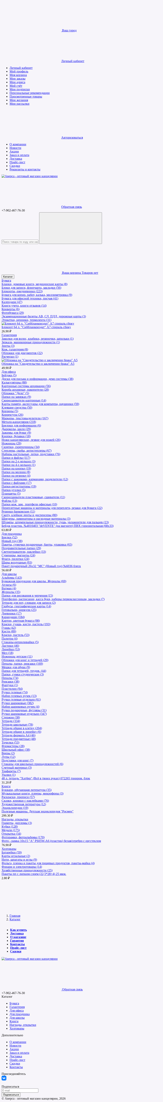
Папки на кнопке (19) (16, 468)
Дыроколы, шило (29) (16, 429)
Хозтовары (9, 848)
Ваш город (69, 30)
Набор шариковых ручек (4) (20, 706)
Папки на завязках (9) (16, 396)
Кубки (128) (10, 826)
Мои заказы (17, 78)
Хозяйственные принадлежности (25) (27, 870)
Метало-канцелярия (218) (19, 422)
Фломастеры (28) (13, 746)
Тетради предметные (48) (19, 739)
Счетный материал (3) (17, 767)
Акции (14, 151)
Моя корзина (18, 75)
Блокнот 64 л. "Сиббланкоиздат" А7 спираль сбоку (36, 327)
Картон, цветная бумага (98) (21, 620)
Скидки (15, 165)
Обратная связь (71, 206)
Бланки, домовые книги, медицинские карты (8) (34, 284)
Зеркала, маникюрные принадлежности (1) (31, 342)
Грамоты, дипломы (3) (17, 823)
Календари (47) (12, 302)
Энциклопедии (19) (15, 807)
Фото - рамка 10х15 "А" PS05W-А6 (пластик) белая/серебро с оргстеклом (51, 841)
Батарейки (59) (12, 852)
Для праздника (12, 533)
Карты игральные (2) (16, 856)
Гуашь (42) (9, 627)
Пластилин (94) (12, 688)
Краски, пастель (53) (15, 635)
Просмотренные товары (26, 96)
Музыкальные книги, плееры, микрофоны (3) (32, 793)
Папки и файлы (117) (16, 457)
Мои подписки (20, 89)
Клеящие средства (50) (17, 407)
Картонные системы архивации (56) (26, 386)
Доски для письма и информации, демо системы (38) (37, 379)
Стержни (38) (11, 717)
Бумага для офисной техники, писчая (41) (30, 298)
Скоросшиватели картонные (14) (24, 400)
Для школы (9, 574)
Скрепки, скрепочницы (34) (21, 447)
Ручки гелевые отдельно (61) (21, 699)
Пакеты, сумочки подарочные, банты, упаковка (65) (37, 544)
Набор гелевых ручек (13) (19, 696)
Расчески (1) (10, 356)
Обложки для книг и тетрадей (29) (25, 660)
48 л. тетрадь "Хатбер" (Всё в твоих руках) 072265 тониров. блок (46, 778)
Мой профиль (19, 71)
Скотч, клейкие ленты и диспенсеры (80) (29, 515)
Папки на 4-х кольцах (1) (18, 465)
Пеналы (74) (10, 678)
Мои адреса (17, 82)
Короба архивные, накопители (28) (25, 389)
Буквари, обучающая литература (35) (26, 790)
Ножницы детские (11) (17, 656)
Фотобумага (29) (13, 312)
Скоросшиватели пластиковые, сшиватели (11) (33, 497)
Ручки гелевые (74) (15, 692)
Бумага (6, 280)
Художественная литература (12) (24, 804)
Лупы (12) (8, 756)
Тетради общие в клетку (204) (22, 728)
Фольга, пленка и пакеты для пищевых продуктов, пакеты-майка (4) (48, 863)
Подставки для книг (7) (17, 760)
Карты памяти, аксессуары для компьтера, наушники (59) (40, 404)
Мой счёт (16, 85)
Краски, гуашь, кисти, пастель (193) (26, 624)
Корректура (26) (12, 414)
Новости (15, 148)
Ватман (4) (9, 588)
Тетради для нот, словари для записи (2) (29, 602)
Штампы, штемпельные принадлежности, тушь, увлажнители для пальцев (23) (55, 522)
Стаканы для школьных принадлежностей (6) (32, 764)
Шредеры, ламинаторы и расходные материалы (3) (36, 518)
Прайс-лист (17, 162)
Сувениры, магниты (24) (18, 555)
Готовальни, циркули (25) (19, 610)
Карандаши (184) (13, 617)
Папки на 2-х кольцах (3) (18, 461)
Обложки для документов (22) (22, 353)
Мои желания (19, 100)
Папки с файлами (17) (16, 482)
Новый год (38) (12, 541)
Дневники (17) (11, 613)
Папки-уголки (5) (13, 490)
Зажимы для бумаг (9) (16, 432)
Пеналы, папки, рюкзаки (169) (22, 663)
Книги (6, 786)
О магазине (18, 937)
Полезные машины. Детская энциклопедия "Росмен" (38, 811)
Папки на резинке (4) (16, 475)
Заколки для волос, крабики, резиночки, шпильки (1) (38, 338)
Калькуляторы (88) (14, 382)
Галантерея (9, 335)
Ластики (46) (10, 645)
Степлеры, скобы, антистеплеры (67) (26, 450)
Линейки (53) (11, 649)
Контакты (17, 944)
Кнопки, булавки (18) (16, 436)
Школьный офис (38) (16, 749)
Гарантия (17, 940)
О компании (18, 144)
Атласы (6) (9, 584)
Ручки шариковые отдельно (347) (24, 713)
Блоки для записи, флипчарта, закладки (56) (31, 287)
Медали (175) (11, 830)
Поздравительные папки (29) (21, 548)
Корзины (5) (10, 411)
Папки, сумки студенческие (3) (23, 674)
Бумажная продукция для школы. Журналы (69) (34, 581)
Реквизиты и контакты (25, 169)
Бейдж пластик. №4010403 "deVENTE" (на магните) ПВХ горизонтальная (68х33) (58, 526)
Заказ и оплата (19, 155)
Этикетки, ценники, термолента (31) (26, 320)
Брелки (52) (9, 537)
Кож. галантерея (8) (15, 349)
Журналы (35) (11, 592)
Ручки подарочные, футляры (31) (24, 710)
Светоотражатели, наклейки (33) (24, 551)
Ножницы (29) (11, 443)
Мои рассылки (19, 103)
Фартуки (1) (10, 685)
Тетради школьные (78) (17, 724)
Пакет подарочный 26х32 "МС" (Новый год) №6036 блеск (41, 566)
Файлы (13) (9, 500)
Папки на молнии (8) (16, 472)
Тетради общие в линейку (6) (21, 731)
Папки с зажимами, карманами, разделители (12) (35, 479)
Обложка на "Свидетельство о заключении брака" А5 (38, 363)
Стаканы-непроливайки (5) (20, 642)
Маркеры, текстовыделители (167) (25, 418)
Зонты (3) (8, 345)
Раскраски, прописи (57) (18, 797)
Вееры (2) (8, 753)
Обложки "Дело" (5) (15, 393)
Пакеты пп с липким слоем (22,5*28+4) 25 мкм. (34, 874)
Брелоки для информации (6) (21, 425)
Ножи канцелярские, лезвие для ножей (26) (31, 439)
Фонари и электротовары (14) (22, 866)
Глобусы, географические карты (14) (26, 606)
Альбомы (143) (12, 577)
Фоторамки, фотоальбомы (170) (23, 837)
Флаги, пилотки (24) (15, 559)
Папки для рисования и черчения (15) (27, 595)
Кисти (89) (9, 631)
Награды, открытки (15, 819)
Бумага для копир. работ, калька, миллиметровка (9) (37, 295)
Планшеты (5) (11, 493)
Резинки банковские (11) (18, 511)
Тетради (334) (11, 721)
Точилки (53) (10, 742)
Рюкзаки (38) (10, 681)
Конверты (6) (10, 309)
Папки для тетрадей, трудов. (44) (24, 670)
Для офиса (9, 371)
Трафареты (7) (11, 771)
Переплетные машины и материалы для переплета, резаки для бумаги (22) (52, 508)
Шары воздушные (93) (17, 562)
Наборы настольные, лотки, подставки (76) (31, 454)
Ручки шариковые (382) (18, 703)
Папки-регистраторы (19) (19, 486)
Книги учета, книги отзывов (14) (24, 305)
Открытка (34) (11, 833)
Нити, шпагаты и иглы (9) (19, 859)
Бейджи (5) (9, 375)
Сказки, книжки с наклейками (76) (25, 800)
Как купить (18, 930)
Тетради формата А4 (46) (18, 735)
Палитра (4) (9, 638)
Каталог (8, 276)
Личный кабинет (21, 67)
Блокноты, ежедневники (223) (22, 291)
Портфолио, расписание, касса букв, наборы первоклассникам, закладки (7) (53, 599)
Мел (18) (7, 653)
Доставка (16, 158)
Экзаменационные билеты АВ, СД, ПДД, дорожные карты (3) (44, 316)
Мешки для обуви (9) (16, 667)
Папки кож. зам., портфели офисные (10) (29, 504)
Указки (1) (9, 774)
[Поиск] (70, 228)
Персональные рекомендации (30, 93)
